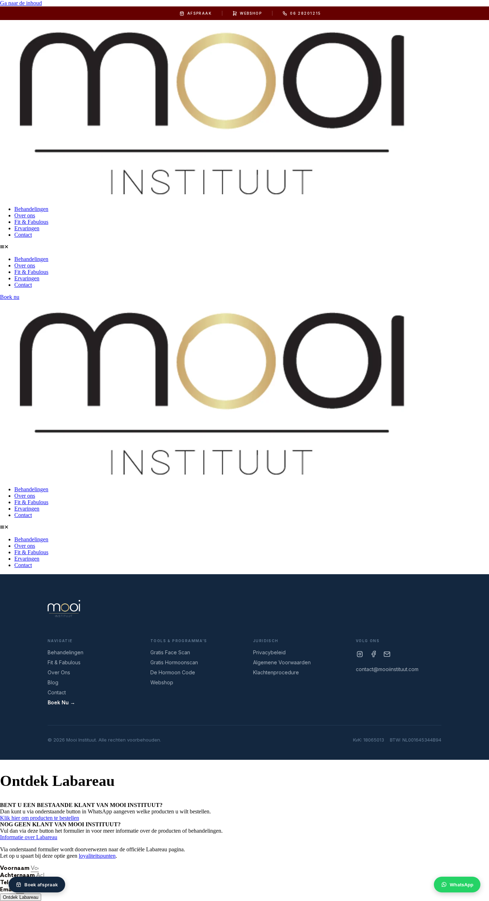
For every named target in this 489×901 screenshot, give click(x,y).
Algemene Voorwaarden (282, 662)
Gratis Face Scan (170, 652)
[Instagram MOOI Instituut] (360, 654)
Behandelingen (31, 209)
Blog (53, 682)
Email (8, 889)
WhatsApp (461, 884)
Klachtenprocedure (276, 672)
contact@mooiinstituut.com (387, 669)
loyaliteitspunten (97, 856)
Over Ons (59, 672)
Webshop (251, 13)
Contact (23, 235)
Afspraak (199, 13)
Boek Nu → (61, 702)
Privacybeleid (269, 652)
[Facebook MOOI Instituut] (373, 654)
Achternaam (18, 875)
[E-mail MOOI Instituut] (387, 654)
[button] (244, 247)
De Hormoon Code (172, 672)
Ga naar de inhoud (21, 3)
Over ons (24, 215)
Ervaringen (26, 228)
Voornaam (15, 868)
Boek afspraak (41, 884)
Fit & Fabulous (31, 222)
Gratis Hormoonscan (174, 662)
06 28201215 (305, 13)
